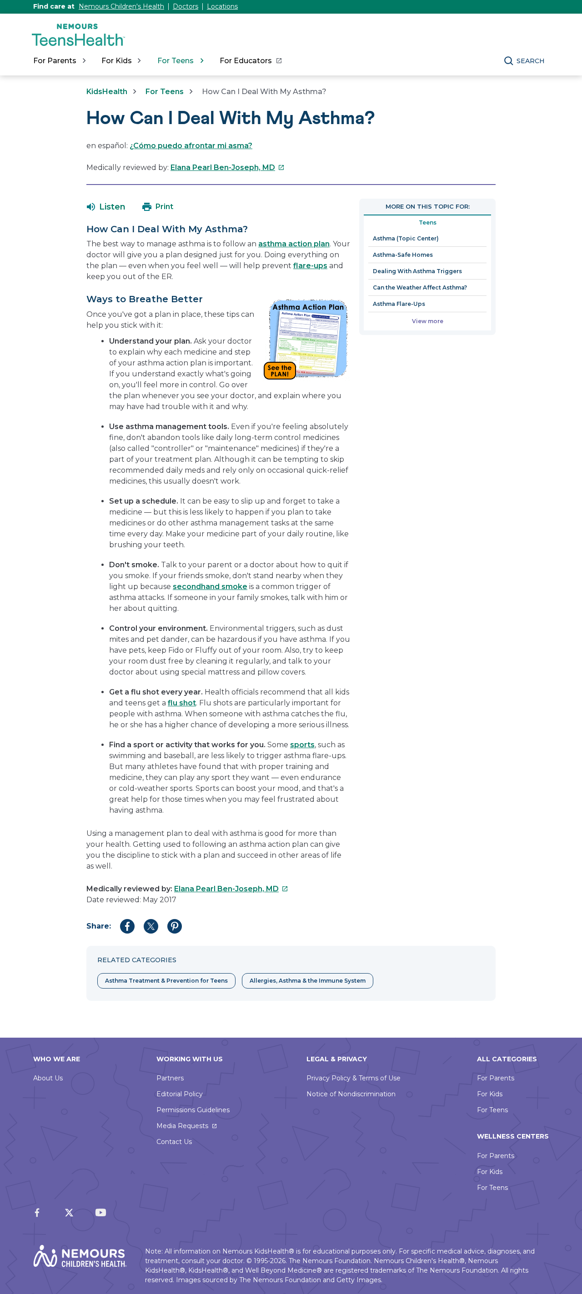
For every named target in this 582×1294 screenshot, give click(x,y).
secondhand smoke (210, 586)
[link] (250, 60)
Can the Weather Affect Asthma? (420, 287)
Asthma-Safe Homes (403, 254)
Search (531, 61)
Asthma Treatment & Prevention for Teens (166, 980)
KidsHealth (106, 91)
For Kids (489, 1094)
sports (302, 744)
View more (427, 321)
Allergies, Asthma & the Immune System (308, 980)
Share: (98, 926)
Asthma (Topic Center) (406, 238)
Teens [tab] (427, 222)
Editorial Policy (179, 1094)
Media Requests (182, 1126)
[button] (106, 206)
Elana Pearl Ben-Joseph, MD (228, 167)
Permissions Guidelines (193, 1110)
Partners (170, 1078)
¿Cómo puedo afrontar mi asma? (191, 145)
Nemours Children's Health (121, 6)
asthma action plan (294, 244)
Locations (222, 6)
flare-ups (310, 265)
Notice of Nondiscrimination (351, 1094)
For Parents (495, 1078)
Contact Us (174, 1142)
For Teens (165, 91)
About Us (48, 1078)
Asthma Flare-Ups (399, 303)
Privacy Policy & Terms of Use (353, 1078)
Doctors (185, 6)
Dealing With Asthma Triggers (417, 271)
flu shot (182, 703)
